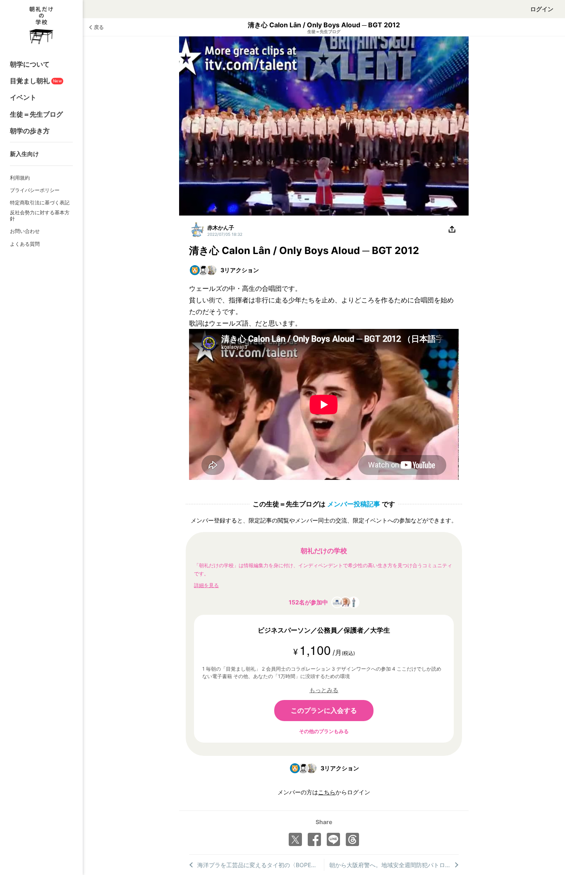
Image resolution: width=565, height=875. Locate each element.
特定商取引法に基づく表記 (39, 202)
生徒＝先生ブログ (36, 114)
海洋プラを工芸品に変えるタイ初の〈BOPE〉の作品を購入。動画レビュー (260, 864)
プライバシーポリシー (35, 190)
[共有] (452, 229)
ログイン (541, 8)
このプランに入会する (324, 710)
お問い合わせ (25, 231)
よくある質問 (25, 244)
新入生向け (24, 153)
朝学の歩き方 (30, 131)
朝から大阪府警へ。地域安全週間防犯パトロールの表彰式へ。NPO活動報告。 (394, 864)
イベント (23, 97)
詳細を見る (206, 585)
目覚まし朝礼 (36, 81)
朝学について (30, 64)
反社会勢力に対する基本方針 (39, 215)
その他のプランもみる (324, 731)
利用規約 (20, 178)
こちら (326, 792)
